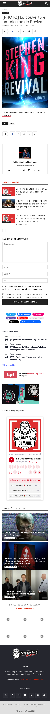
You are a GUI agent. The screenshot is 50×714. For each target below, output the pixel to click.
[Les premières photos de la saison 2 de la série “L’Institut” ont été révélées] (25, 585)
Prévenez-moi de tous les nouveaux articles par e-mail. (23, 297)
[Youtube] (40, 170)
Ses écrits (5, 13)
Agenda (25, 704)
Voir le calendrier (8, 365)
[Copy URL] (34, 31)
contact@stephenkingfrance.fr (31, 679)
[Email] (23, 31)
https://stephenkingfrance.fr (25, 166)
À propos (15, 707)
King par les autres (10, 566)
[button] (4, 3)
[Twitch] (30, 170)
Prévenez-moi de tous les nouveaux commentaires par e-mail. (26, 294)
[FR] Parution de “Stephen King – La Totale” (28, 339)
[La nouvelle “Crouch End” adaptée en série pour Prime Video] (25, 527)
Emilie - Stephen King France (14, 26)
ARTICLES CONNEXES (11, 182)
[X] (18, 31)
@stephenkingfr (25, 608)
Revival (12, 123)
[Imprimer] (29, 31)
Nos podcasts (7, 194)
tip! (10, 374)
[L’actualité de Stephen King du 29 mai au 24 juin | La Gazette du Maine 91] (8, 191)
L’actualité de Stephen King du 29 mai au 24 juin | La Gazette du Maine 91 (31, 192)
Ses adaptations (7, 206)
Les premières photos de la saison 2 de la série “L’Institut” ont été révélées (24, 592)
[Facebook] (12, 31)
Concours (33, 704)
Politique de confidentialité (29, 707)
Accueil (5, 9)
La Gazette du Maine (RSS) (11, 704)
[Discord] (10, 170)
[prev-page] (3, 230)
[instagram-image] (8, 619)
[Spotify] (25, 170)
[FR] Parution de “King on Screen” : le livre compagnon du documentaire (28, 348)
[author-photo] (25, 159)
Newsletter (41, 704)
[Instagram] (20, 170)
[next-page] (7, 230)
